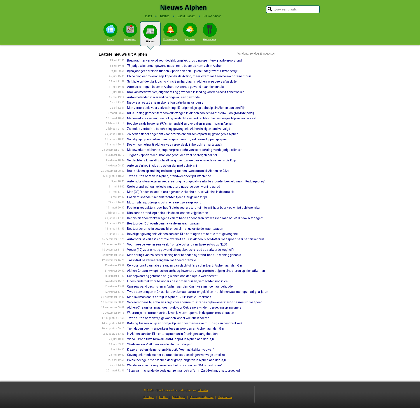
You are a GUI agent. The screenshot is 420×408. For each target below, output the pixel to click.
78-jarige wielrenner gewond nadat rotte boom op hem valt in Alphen (174, 65)
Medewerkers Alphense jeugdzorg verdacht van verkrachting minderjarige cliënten (184, 150)
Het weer (190, 39)
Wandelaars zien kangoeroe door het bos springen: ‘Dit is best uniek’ (174, 365)
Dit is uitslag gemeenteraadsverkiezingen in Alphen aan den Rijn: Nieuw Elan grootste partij (190, 113)
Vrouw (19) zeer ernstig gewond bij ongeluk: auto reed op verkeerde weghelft (180, 249)
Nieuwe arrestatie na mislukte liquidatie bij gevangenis (165, 102)
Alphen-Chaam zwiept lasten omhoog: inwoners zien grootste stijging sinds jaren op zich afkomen (196, 270)
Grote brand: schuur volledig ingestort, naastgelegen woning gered (173, 186)
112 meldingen (170, 39)
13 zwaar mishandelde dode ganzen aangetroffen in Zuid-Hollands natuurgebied (183, 370)
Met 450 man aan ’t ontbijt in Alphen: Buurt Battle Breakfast (169, 297)
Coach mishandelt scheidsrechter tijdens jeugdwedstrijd (167, 197)
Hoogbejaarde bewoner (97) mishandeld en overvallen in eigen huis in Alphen (180, 123)
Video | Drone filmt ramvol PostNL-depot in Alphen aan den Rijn (170, 339)
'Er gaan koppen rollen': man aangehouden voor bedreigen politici (172, 155)
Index (148, 16)
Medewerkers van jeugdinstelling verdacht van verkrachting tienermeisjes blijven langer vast (191, 118)
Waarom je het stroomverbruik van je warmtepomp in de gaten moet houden (180, 312)
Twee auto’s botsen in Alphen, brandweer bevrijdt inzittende (169, 176)
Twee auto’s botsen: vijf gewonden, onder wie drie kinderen (168, 318)
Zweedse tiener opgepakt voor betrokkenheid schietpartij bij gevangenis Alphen (182, 134)
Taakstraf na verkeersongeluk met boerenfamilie (161, 260)
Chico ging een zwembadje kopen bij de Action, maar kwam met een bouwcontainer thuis (189, 76)
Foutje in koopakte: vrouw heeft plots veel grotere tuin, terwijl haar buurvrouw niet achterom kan (194, 207)
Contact (149, 397)
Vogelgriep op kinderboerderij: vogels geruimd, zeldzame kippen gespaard (178, 139)
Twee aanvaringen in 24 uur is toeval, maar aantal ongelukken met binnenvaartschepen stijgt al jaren (197, 291)
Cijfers (110, 39)
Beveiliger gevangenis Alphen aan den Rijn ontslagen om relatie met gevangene (182, 234)
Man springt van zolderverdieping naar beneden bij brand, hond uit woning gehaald (184, 255)
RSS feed (178, 397)
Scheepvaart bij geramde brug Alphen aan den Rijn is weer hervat (172, 276)
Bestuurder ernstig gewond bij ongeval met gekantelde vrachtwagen (175, 228)
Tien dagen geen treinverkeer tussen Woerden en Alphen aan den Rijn (175, 328)
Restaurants (209, 39)
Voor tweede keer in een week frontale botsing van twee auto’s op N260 (177, 244)
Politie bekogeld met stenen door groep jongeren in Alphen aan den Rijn (176, 360)
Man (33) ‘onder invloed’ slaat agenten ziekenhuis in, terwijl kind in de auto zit (180, 192)
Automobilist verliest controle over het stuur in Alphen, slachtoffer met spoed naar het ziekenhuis (195, 239)
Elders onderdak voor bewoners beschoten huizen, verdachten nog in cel (177, 281)
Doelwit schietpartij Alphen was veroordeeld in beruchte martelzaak (174, 144)
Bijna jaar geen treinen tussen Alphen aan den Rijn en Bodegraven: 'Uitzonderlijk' (182, 71)
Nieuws (150, 41)
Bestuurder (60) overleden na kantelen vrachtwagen (163, 223)
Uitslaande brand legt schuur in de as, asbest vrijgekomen (167, 213)
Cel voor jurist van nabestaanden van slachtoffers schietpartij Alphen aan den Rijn (184, 265)
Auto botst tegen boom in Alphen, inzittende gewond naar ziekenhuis (175, 86)
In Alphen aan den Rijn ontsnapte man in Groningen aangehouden (172, 334)
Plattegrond (130, 39)
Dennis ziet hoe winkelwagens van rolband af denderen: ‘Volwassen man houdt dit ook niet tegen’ (195, 218)
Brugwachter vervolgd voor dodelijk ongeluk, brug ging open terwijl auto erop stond (184, 60)
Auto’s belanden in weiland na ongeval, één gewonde (163, 97)
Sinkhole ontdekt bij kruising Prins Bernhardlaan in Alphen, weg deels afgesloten (182, 81)
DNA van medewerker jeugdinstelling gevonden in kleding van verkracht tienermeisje (185, 92)
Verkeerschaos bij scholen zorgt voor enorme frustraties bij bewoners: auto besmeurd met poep (194, 302)
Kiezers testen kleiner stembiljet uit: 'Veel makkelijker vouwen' (170, 349)
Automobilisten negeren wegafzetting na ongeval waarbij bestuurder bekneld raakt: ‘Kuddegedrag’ (196, 181)
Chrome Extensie (202, 397)
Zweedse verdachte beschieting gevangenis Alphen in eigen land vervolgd (178, 129)
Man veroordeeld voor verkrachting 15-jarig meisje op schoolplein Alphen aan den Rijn (186, 108)
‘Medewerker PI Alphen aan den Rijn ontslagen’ (159, 344)
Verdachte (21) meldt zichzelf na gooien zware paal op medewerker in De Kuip (181, 160)
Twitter (163, 397)
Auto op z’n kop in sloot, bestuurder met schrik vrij (162, 165)
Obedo (203, 390)
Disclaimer (225, 397)
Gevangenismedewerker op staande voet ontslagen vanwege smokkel (176, 355)
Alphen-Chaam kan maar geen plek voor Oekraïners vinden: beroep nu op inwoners (184, 307)
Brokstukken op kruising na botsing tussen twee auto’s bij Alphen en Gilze (178, 171)
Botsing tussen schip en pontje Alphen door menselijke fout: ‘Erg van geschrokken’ (184, 323)
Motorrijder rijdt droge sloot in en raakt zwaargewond (164, 202)
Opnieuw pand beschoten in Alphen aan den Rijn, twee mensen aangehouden (180, 286)
